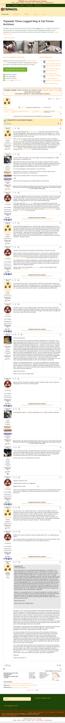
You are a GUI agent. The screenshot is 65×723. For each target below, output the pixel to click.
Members (52, 98)
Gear (8, 5)
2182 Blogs (44, 1)
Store (43, 14)
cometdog (54, 675)
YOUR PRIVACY (40, 2)
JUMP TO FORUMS (9, 38)
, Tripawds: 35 (25, 687)
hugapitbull (54, 676)
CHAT (33, 2)
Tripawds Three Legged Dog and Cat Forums (20, 111)
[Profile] (7, 133)
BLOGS (22, 2)
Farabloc (15, 147)
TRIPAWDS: (21, 1)
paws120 (54, 680)
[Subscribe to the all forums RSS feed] (4, 669)
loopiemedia (7, 683)
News (3, 5)
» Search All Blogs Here (42, 698)
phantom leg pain (33, 131)
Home (6, 111)
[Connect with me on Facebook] (7, 219)
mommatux (8, 344)
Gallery (26, 14)
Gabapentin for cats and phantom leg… (49, 111)
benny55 (8, 164)
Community (5, 14)
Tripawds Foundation (50, 209)
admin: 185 (14, 687)
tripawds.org (33, 219)
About (35, 14)
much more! (17, 80)
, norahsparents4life (25, 683)
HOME (13, 2)
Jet (7, 457)
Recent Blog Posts (45, 57)
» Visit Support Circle (10, 706)
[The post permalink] (15, 128)
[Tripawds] (10, 9)
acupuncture (36, 267)
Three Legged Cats (36, 111)
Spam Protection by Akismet (9, 715)
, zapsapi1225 (18, 683)
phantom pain (29, 203)
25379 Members (33, 1)
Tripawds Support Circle (50, 90)
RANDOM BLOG (49, 2)
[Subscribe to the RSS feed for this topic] (61, 120)
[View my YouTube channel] (11, 219)
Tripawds (7, 202)
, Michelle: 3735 (25, 685)
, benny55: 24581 (33, 685)
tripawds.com (25, 219)
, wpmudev (12, 683)
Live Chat (7, 80)
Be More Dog (38, 5)
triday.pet (50, 219)
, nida (31, 683)
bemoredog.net (42, 219)
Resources (16, 14)
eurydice (54, 674)
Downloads (15, 5)
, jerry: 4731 (19, 687)
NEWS (17, 2)
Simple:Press (31, 690)
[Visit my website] (4, 219)
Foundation (29, 5)
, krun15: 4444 (19, 685)
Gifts (22, 5)
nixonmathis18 (7, 138)
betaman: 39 (13, 685)
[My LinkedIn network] (9, 219)
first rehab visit (22, 210)
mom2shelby (55, 678)
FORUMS (28, 2)
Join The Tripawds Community (13, 57)
